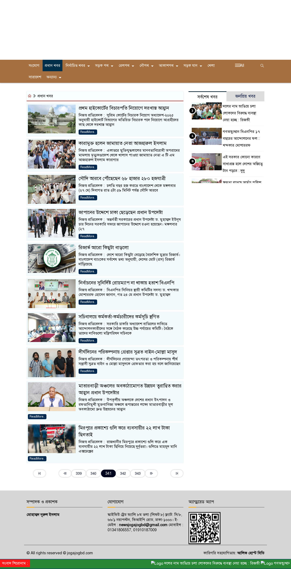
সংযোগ (34, 65)
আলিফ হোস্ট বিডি (250, 553)
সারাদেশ (35, 77)
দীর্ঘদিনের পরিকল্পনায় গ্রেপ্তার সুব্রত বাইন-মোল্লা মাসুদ (128, 352)
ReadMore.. (87, 132)
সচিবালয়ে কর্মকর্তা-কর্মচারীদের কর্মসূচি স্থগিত (119, 317)
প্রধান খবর (52, 65)
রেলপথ (124, 65)
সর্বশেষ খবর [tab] (207, 97)
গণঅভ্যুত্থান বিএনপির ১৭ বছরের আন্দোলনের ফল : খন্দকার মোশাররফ (241, 138)
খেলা (211, 65)
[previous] (65, 473)
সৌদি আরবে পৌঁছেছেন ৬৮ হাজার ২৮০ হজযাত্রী (122, 178)
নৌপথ (144, 65)
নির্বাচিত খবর (75, 65)
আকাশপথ (166, 65)
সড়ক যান (190, 65)
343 (138, 473)
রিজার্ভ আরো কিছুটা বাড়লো (104, 247)
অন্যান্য (51, 77)
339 (79, 473)
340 (93, 473)
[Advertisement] (128, 30)
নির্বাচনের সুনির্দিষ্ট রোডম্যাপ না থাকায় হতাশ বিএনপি (126, 283)
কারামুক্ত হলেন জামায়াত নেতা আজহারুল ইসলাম (123, 143)
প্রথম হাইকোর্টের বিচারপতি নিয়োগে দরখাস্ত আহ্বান (124, 108)
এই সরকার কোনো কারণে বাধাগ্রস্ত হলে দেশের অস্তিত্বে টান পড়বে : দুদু (243, 164)
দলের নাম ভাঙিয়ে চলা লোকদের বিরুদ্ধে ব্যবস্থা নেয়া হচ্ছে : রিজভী (239, 113)
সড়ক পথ (102, 65)
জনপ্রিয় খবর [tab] (245, 96)
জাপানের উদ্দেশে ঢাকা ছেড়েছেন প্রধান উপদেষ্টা (121, 212)
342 (123, 473)
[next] (151, 473)
